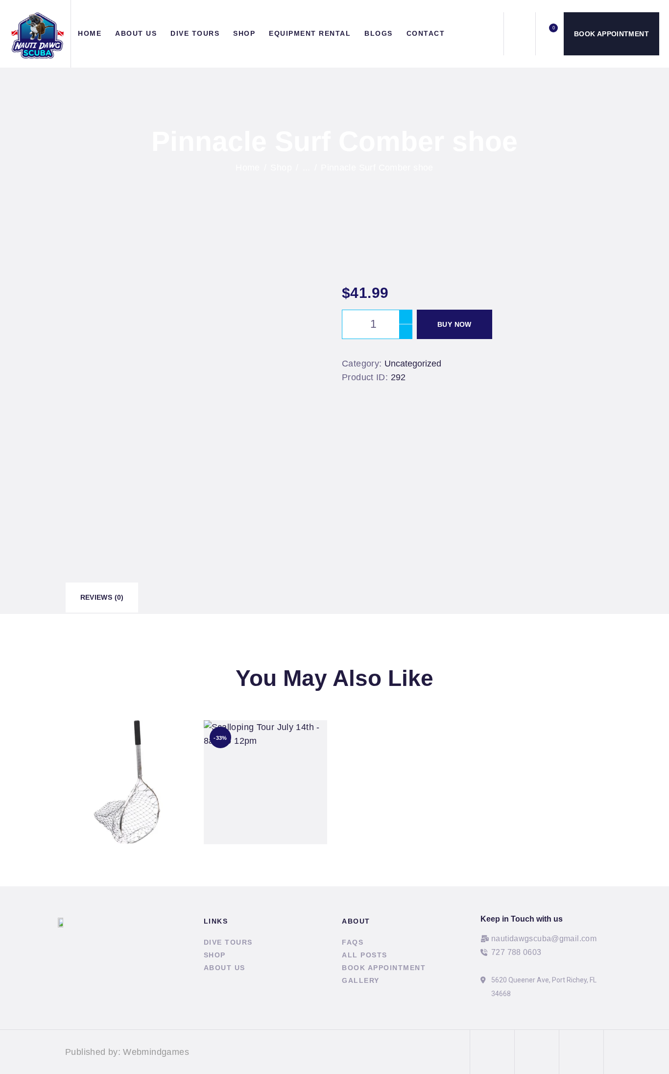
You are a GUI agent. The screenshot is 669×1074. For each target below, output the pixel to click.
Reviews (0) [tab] (102, 597)
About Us (224, 968)
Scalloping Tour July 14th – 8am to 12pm (265, 768)
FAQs (352, 942)
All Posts (364, 955)
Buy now (454, 324)
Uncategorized (412, 363)
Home (248, 167)
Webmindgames (156, 1052)
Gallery (361, 980)
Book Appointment (384, 968)
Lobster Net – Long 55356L (127, 768)
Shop (281, 167)
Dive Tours (228, 942)
